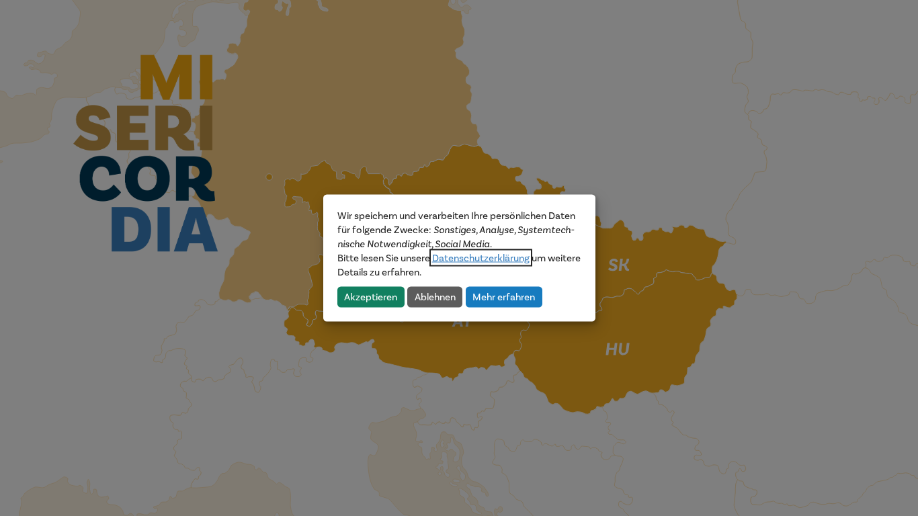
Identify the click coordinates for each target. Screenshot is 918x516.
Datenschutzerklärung (481, 258)
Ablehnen (435, 296)
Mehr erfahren (503, 296)
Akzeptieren (370, 296)
